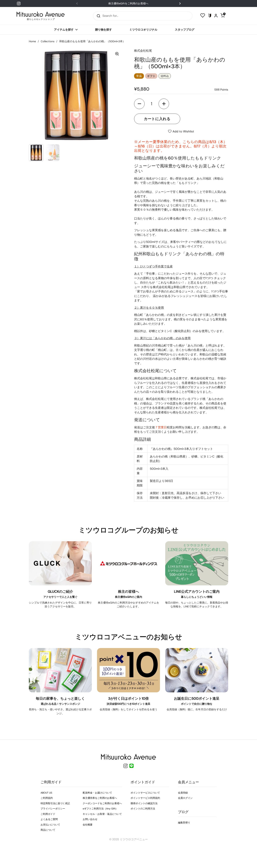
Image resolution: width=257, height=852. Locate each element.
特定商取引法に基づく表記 (55, 803)
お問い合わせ (90, 819)
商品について (48, 829)
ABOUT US (46, 792)
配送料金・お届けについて (97, 792)
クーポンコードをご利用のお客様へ (102, 803)
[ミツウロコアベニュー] (41, 16)
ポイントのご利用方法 (143, 808)
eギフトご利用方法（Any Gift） (100, 808)
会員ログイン (185, 797)
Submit (97, 16)
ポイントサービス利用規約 (145, 797)
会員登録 (183, 792)
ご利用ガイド (48, 814)
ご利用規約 (47, 797)
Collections (47, 41)
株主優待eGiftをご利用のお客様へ (128, 3)
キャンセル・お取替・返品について (102, 814)
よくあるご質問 (49, 819)
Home (32, 41)
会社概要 (87, 824)
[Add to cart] (157, 119)
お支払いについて (50, 824)
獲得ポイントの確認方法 (144, 803)
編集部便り (184, 822)
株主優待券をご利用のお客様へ (100, 797)
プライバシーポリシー (53, 808)
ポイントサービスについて (145, 792)
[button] (139, 104)
